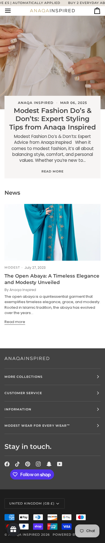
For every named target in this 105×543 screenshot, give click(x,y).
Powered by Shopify (73, 535)
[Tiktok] (17, 464)
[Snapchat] (49, 464)
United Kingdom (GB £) (32, 503)
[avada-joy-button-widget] (13, 529)
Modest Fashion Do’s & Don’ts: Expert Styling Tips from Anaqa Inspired (52, 118)
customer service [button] (23, 393)
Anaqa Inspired (24, 535)
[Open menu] (12, 10)
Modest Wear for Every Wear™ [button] (37, 426)
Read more (52, 171)
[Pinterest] (27, 464)
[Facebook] (7, 464)
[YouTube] (59, 464)
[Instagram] (38, 464)
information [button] (17, 409)
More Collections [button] (23, 377)
